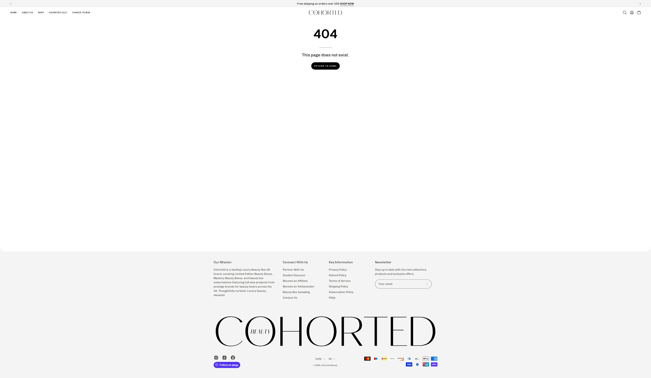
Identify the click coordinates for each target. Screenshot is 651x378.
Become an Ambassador (298, 286)
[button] (40, 12)
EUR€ (318, 359)
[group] (325, 3)
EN (330, 359)
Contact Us (290, 297)
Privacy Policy (338, 269)
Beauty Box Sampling (296, 292)
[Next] (640, 3)
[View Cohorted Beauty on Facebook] (232, 357)
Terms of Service (340, 280)
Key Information (341, 262)
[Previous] (10, 3)
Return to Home (325, 66)
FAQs (332, 297)
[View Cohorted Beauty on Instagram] (216, 357)
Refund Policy (337, 275)
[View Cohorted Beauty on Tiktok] (224, 357)
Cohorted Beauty (329, 365)
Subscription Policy (341, 292)
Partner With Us (293, 269)
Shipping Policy (338, 286)
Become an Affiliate (295, 280)
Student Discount (294, 275)
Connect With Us (295, 262)
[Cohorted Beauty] (325, 12)
